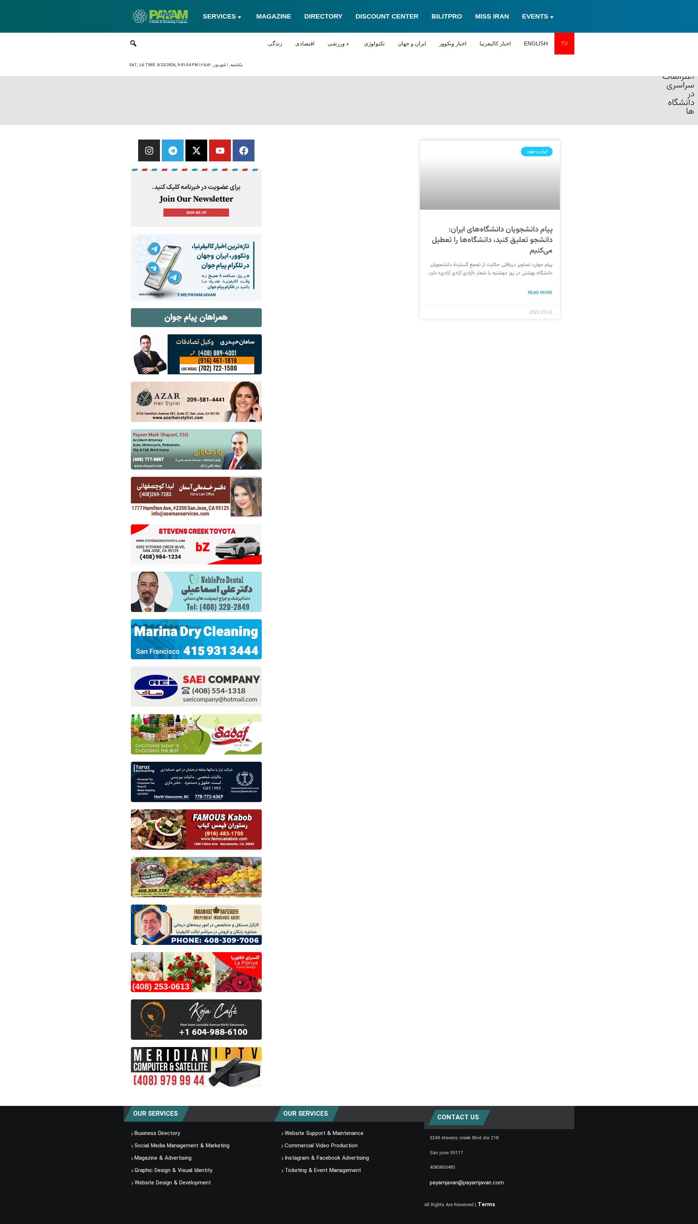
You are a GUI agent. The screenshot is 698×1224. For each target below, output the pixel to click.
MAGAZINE (273, 16)
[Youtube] (220, 150)
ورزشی (336, 43)
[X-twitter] (196, 150)
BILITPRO (447, 16)
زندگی (275, 43)
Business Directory (157, 1134)
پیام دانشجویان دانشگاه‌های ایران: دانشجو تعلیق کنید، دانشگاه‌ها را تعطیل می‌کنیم (492, 240)
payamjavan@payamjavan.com (467, 1183)
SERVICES (219, 16)
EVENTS (535, 16)
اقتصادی (304, 43)
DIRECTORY (323, 16)
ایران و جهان (412, 43)
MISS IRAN (492, 16)
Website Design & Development (173, 1183)
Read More (540, 292)
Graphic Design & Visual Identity (173, 1171)
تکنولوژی (374, 43)
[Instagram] (149, 150)
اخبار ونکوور (452, 43)
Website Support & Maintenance (324, 1134)
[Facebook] (243, 150)
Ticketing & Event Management (323, 1171)
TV (564, 43)
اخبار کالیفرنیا (495, 43)
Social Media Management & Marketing (182, 1146)
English (536, 43)
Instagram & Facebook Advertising (327, 1158)
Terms (486, 1204)
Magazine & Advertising (163, 1158)
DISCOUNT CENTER (387, 16)
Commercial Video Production (321, 1146)
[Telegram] (173, 150)
